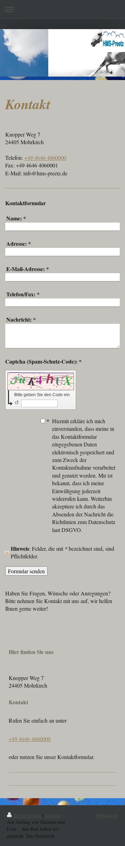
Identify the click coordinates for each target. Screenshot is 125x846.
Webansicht (107, 815)
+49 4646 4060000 (45, 157)
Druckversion (27, 815)
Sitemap (53, 815)
